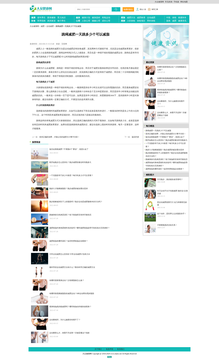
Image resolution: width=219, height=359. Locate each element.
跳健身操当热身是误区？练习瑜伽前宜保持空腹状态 (70, 215)
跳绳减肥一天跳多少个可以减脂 (158, 131)
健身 (78, 17)
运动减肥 (151, 17)
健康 (33, 17)
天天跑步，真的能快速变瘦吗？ (170, 179)
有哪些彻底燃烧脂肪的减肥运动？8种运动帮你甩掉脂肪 (71, 293)
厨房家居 (51, 21)
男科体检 (151, 21)
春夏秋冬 (182, 17)
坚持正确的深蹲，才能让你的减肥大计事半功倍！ (59, 137)
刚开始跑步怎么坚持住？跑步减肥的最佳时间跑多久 (70, 162)
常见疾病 (168, 2)
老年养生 (41, 17)
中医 (168, 17)
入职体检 (131, 21)
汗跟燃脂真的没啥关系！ (167, 225)
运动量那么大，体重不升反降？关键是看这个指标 (69, 333)
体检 (174, 17)
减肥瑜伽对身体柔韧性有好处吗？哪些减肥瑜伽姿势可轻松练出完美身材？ (79, 228)
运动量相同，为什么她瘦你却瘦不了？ (64, 320)
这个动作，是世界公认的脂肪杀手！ (171, 214)
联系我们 (120, 349)
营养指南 (41, 21)
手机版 (176, 2)
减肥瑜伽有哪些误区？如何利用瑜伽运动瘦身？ (68, 241)
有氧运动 (106, 17)
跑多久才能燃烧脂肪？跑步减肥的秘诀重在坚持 (68, 188)
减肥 (174, 21)
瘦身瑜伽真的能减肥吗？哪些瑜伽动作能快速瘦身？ (70, 307)
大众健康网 (159, 2)
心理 (78, 21)
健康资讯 (182, 21)
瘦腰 (123, 21)
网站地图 (184, 2)
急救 (168, 21)
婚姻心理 (96, 21)
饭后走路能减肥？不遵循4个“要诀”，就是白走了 (68, 149)
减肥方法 (131, 17)
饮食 (33, 21)
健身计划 (86, 17)
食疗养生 (61, 21)
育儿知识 (61, 17)
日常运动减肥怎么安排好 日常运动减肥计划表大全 (69, 254)
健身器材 (96, 17)
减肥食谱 (141, 17)
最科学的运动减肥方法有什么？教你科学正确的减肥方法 (72, 267)
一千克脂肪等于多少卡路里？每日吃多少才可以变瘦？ (71, 175)
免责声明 (109, 349)
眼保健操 (51, 17)
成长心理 (106, 21)
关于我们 (98, 349)
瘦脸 (123, 17)
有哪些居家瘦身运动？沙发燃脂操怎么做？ (66, 280)
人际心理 (86, 21)
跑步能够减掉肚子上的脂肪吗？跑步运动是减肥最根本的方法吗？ (75, 202)
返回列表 (135, 137)
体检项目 (141, 21)
